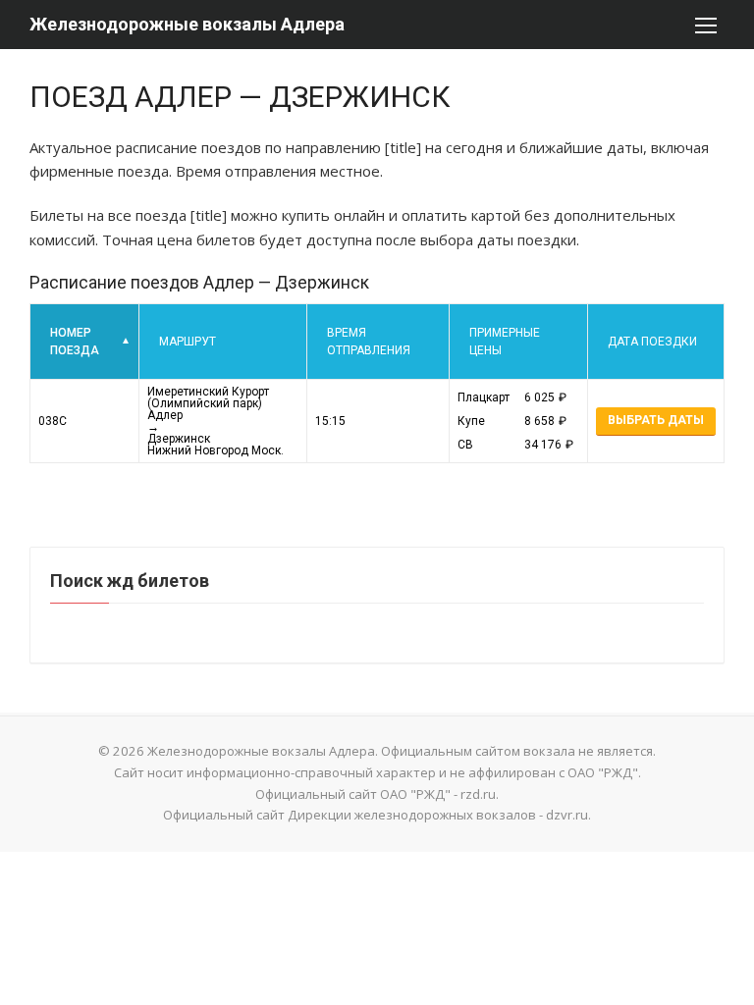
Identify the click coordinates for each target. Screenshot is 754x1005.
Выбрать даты (656, 420)
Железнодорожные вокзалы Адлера (187, 24)
